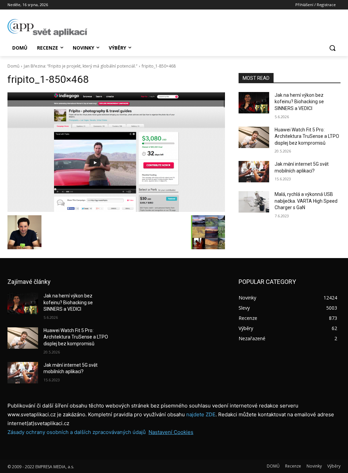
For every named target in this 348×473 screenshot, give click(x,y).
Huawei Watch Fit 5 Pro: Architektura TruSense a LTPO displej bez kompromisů (307, 136)
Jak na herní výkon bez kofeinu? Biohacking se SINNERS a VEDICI (299, 101)
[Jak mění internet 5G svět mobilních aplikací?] (254, 171)
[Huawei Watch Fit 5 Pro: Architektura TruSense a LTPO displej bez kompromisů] (254, 137)
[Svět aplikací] (47, 28)
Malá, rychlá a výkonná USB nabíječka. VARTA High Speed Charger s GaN (306, 201)
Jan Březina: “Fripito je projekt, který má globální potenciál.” (80, 66)
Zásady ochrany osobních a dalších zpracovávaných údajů (76, 432)
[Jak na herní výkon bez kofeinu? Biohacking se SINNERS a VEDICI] (254, 102)
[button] (332, 48)
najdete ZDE (200, 414)
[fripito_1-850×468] (116, 152)
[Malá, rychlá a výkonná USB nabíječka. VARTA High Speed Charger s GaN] (254, 202)
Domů (13, 66)
